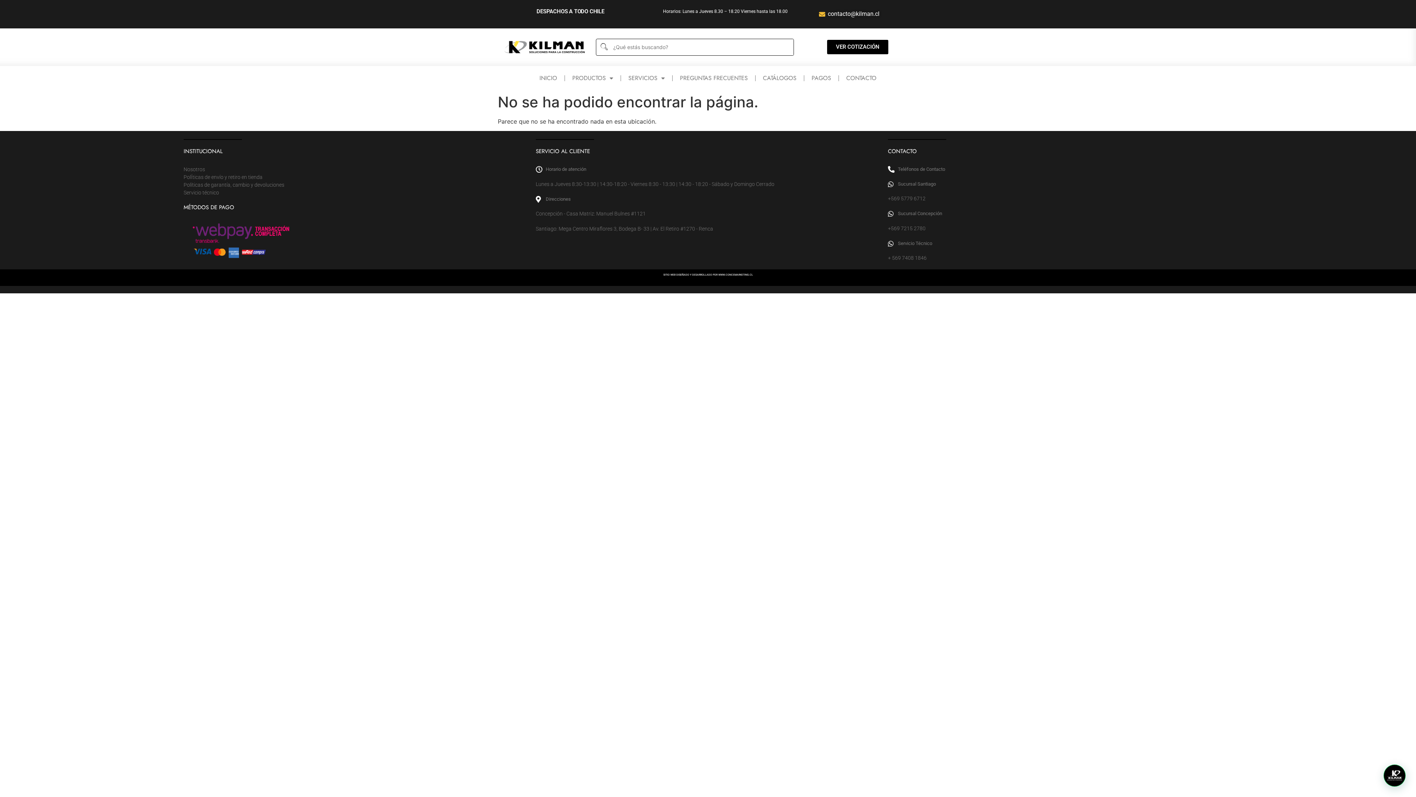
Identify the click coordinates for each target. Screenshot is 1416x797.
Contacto (861, 78)
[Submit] (604, 47)
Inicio (548, 78)
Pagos (821, 78)
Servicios (642, 78)
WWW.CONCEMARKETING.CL (735, 274)
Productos (589, 78)
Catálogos (779, 78)
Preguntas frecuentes (714, 78)
